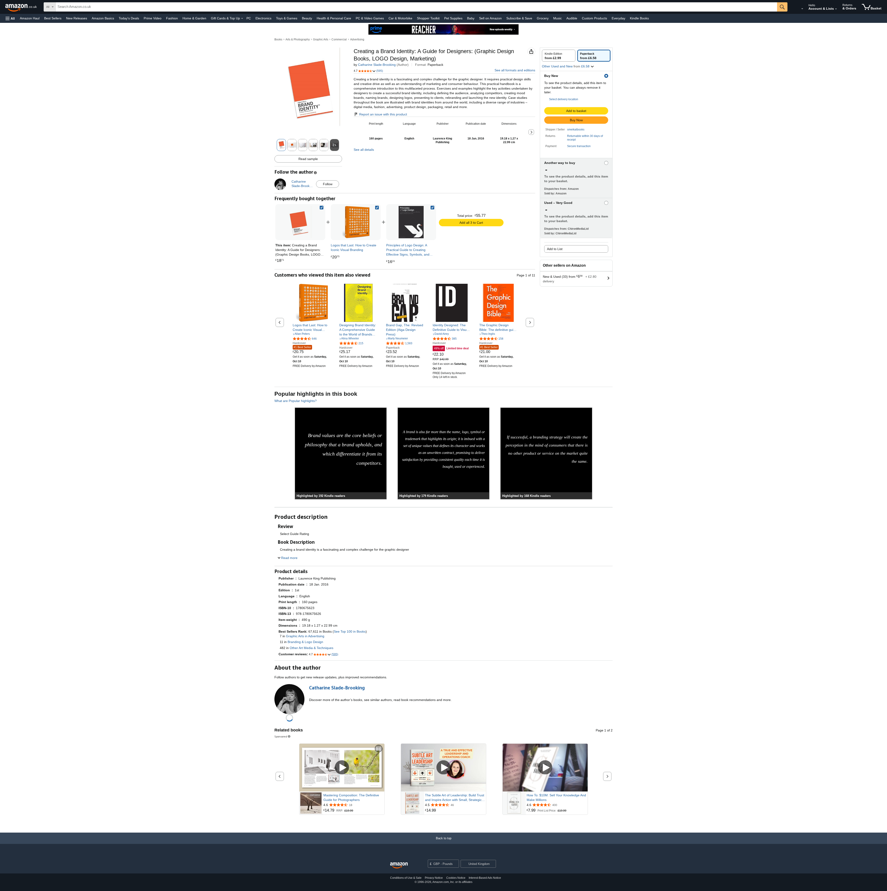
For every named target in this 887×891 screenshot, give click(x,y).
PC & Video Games (370, 18)
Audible (571, 18)
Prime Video (152, 18)
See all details (364, 149)
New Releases (76, 18)
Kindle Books (639, 18)
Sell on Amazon (490, 18)
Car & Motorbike (400, 18)
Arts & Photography (298, 39)
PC (248, 18)
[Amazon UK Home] (399, 865)
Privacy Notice (434, 877)
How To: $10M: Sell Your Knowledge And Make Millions (556, 797)
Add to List (554, 249)
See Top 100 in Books (350, 631)
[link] (356, 222)
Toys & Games (286, 18)
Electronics (263, 18)
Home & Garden (194, 18)
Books (278, 39)
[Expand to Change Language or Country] (802, 8)
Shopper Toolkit (428, 18)
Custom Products (594, 18)
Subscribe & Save (519, 18)
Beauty (307, 18)
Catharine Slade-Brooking (377, 64)
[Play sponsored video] (341, 767)
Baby (470, 18)
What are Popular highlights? (295, 401)
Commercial (339, 39)
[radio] (558, 55)
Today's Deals (129, 18)
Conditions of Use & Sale (406, 877)
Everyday (618, 18)
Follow (327, 184)
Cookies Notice (455, 877)
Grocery (543, 18)
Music (557, 18)
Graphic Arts (320, 39)
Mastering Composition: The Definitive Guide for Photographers (351, 797)
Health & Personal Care (334, 18)
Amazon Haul (29, 18)
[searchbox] (416, 7)
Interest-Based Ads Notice (485, 877)
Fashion (172, 18)
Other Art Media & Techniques (311, 648)
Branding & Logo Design (305, 642)
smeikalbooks (575, 129)
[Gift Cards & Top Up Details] (242, 18)
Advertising (357, 39)
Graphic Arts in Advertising (305, 636)
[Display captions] (379, 749)
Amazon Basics (103, 18)
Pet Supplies (453, 18)
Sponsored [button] (280, 736)
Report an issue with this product (383, 114)
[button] (10, 18)
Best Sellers (52, 18)
